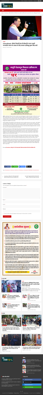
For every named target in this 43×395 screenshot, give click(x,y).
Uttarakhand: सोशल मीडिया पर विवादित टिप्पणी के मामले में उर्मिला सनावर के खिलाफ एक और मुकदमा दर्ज (11, 348)
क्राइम (28, 303)
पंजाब (30, 303)
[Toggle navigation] (3, 10)
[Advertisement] (21, 56)
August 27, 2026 (5, 351)
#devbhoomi (16, 170)
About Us (25, 0)
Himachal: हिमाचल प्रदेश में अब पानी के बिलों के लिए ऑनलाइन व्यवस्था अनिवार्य (13, 306)
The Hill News (10, 393)
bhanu (10, 47)
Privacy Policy (30, 0)
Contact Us (35, 0)
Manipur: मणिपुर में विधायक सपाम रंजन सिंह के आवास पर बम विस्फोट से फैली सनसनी (31, 328)
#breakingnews (7, 170)
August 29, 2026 (24, 287)
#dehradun (12, 170)
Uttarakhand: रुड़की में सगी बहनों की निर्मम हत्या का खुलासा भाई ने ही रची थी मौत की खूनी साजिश (32, 348)
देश (25, 325)
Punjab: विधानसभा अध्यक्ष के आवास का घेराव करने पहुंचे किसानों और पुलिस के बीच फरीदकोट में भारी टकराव (34, 306)
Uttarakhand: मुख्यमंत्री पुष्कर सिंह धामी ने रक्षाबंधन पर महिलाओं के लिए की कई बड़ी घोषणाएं (13, 297)
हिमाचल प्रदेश (9, 303)
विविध (24, 357)
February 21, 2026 (6, 47)
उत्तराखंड (4, 41)
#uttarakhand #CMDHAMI (28, 170)
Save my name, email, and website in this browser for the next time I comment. (18, 213)
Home (22, 0)
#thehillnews (21, 170)
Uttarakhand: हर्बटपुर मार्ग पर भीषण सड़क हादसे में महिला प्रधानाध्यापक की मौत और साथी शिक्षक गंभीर (20, 147)
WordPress (38, 393)
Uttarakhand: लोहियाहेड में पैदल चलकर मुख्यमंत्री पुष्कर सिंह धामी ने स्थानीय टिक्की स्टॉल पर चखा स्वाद (30, 284)
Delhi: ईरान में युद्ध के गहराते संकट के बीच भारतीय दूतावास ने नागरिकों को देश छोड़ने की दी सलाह (32, 177)
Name (4, 199)
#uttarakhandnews (36, 170)
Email (4, 204)
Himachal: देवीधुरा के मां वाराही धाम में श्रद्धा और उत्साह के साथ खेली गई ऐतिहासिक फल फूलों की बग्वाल (33, 297)
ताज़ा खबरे (4, 278)
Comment (5, 187)
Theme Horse (26, 393)
